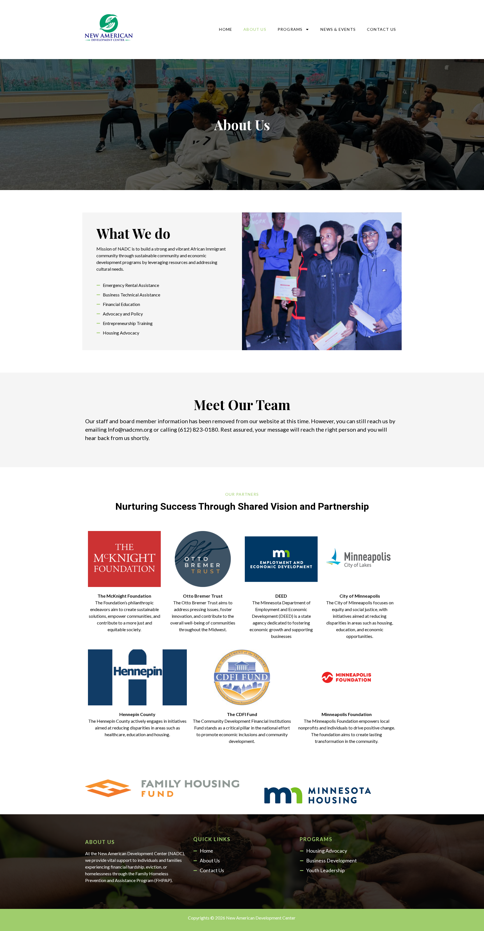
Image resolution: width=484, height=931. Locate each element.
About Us (254, 29)
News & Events (338, 29)
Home (225, 29)
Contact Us (381, 29)
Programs (290, 29)
